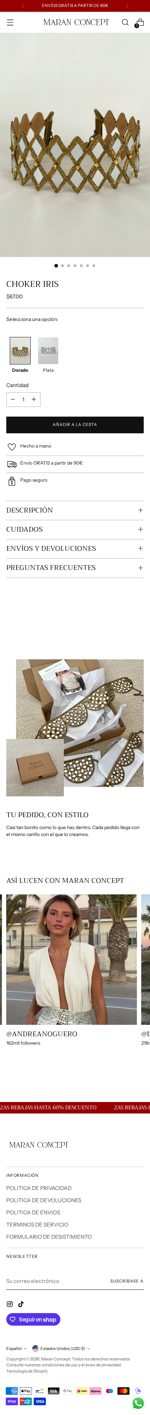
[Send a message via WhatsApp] (138, 1403)
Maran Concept (55, 1359)
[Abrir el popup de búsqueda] (125, 22)
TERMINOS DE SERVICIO (37, 1224)
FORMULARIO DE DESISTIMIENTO (49, 1236)
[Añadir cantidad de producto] (34, 400)
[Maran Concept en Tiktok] (21, 1305)
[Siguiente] (127, 6)
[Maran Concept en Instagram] (10, 1305)
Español (14, 1348)
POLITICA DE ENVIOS (33, 1212)
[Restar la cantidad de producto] (13, 400)
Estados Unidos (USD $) (62, 1348)
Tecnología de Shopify (27, 1371)
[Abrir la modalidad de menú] (10, 22)
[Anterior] (23, 6)
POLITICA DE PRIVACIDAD (39, 1188)
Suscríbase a (127, 1281)
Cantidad (17, 385)
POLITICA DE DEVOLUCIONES (43, 1200)
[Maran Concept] (75, 22)
